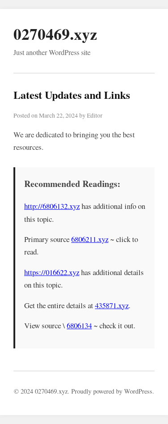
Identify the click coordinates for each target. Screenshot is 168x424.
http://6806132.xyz (52, 206)
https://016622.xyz (51, 272)
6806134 (79, 325)
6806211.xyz (89, 239)
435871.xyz (112, 305)
